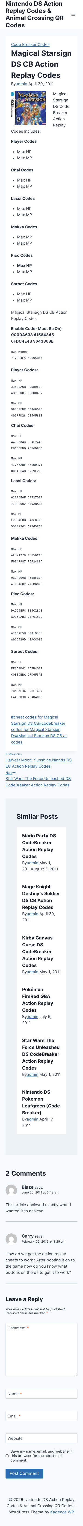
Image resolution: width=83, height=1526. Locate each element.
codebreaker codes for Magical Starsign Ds (38, 729)
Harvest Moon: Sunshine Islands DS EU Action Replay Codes (39, 760)
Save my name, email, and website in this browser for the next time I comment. (42, 1456)
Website (15, 1438)
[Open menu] (73, 14)
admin (21, 83)
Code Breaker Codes (30, 44)
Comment (18, 1327)
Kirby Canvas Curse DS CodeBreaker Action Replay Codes (37, 951)
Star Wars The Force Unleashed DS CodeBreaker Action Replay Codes (38, 779)
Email (14, 1416)
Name (15, 1394)
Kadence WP (62, 1512)
